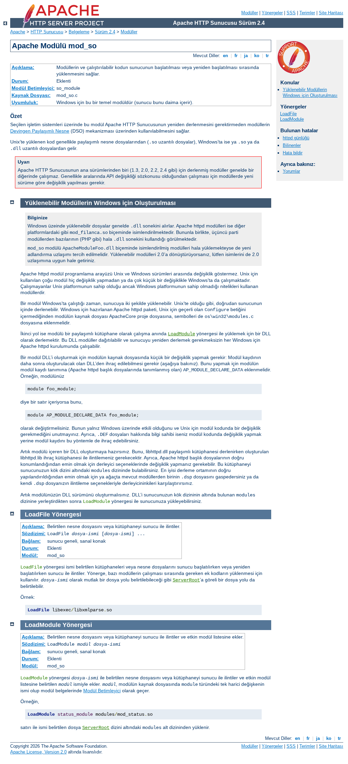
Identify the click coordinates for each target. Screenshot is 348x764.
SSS (291, 12)
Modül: (30, 555)
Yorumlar (291, 171)
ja (246, 55)
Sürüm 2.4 (105, 31)
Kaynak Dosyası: (31, 95)
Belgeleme (79, 31)
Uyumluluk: (25, 102)
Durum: (20, 81)
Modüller (249, 12)
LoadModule (292, 119)
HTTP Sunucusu (47, 31)
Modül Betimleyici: (33, 88)
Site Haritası (331, 12)
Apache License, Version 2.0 (38, 751)
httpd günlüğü (296, 137)
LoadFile (288, 113)
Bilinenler (292, 145)
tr (267, 55)
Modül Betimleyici (102, 690)
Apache (17, 31)
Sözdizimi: (34, 533)
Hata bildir (292, 152)
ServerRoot (186, 580)
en (225, 55)
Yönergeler (272, 12)
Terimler (307, 12)
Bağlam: (31, 541)
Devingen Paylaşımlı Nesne (39, 131)
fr (236, 55)
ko (257, 55)
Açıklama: (23, 67)
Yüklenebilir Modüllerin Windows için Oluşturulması (310, 92)
